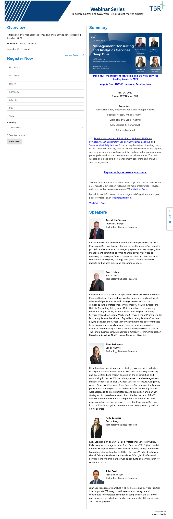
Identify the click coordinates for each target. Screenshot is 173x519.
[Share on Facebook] (169, 211)
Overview (16, 28)
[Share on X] (169, 216)
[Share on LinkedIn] (169, 221)
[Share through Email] (169, 226)
